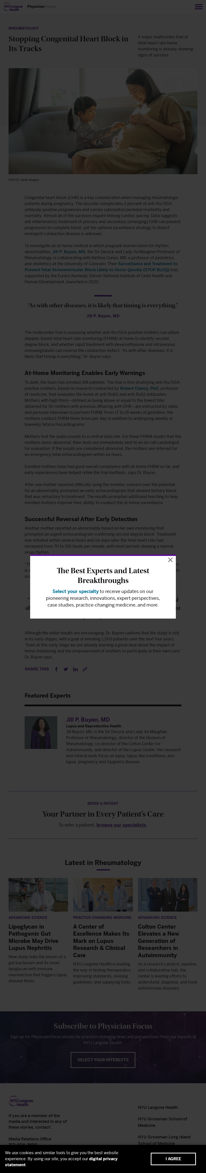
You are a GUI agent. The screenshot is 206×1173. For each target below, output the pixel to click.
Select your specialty (76, 591)
